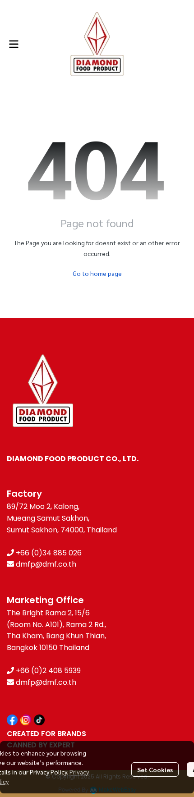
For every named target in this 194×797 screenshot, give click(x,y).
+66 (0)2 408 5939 (48, 670)
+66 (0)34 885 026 (49, 553)
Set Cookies (155, 769)
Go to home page (97, 273)
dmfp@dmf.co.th (46, 564)
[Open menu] (14, 44)
